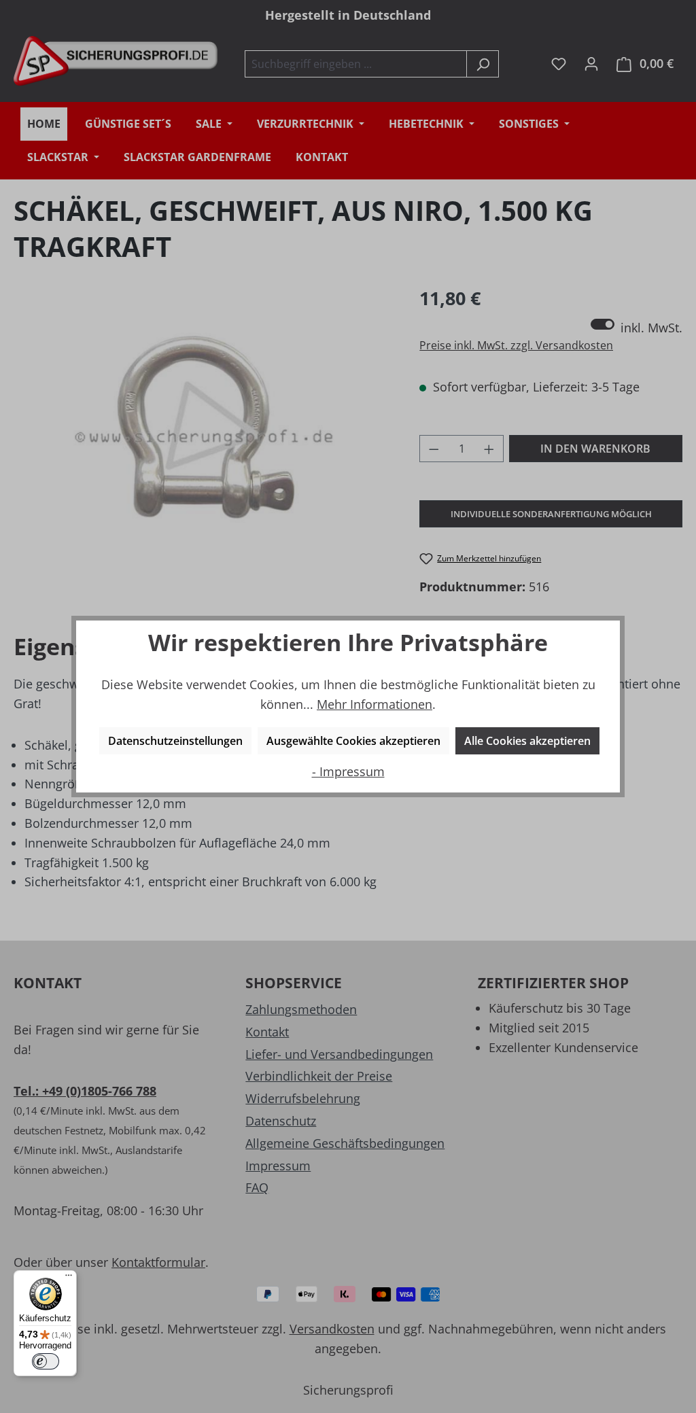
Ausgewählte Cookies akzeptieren (353, 740)
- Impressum (348, 771)
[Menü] (68, 1278)
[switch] (45, 1361)
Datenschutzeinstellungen (175, 740)
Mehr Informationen (374, 704)
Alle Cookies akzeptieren (527, 740)
